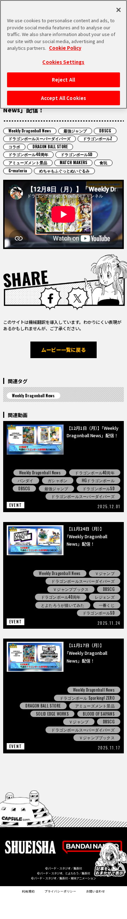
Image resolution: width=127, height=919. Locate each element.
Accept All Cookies (63, 98)
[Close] (118, 10)
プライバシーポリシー (60, 891)
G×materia (17, 170)
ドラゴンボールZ (97, 138)
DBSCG (105, 131)
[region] (63, 54)
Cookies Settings (63, 62)
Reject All (63, 79)
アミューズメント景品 (27, 162)
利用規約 (28, 891)
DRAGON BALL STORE (50, 146)
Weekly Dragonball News (29, 131)
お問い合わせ (95, 891)
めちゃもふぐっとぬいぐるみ (64, 170)
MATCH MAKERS (73, 162)
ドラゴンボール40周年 (28, 154)
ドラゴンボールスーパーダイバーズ (39, 138)
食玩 (103, 162)
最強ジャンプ (75, 131)
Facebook (50, 298)
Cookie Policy (65, 48)
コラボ (14, 146)
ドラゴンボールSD (76, 154)
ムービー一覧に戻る (63, 349)
